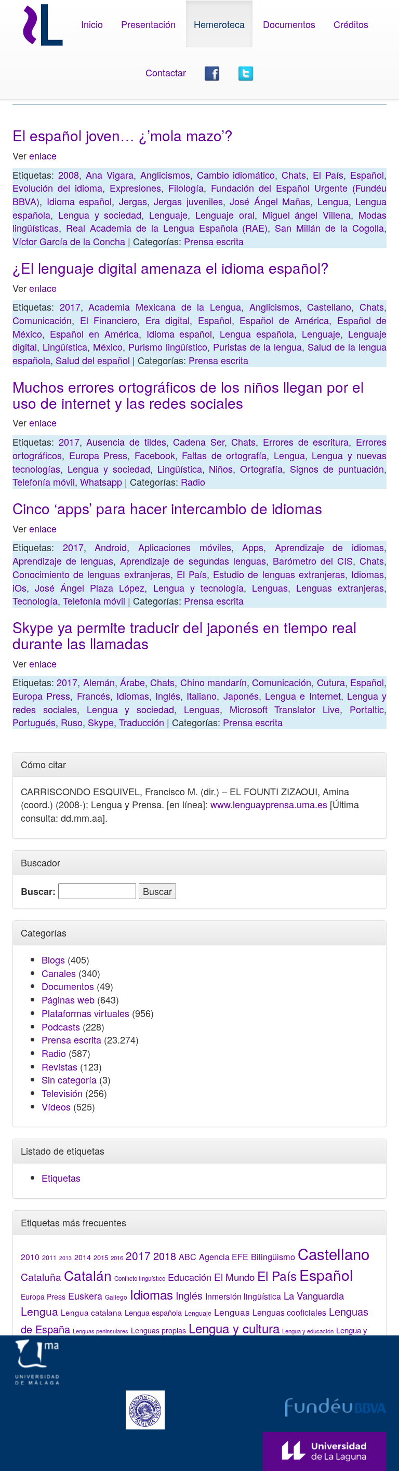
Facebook (155, 455)
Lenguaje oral (225, 214)
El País (328, 174)
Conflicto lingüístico (139, 1278)
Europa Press (98, 455)
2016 (117, 1257)
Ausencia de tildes (126, 441)
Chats (294, 174)
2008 (68, 174)
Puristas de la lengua (257, 346)
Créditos (351, 24)
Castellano (329, 306)
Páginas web (68, 999)
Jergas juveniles (188, 201)
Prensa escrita (214, 241)
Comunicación (42, 320)
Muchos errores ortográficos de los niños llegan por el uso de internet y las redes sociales (188, 394)
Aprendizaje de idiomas (329, 547)
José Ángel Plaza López (89, 587)
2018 (164, 1255)
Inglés (167, 695)
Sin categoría (69, 1079)
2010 (30, 1256)
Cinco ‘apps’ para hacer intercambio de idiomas (167, 508)
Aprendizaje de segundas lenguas (192, 560)
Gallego (116, 1296)
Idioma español (79, 201)
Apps (252, 547)
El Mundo (234, 1276)
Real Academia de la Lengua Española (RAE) (167, 227)
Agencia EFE (223, 1257)
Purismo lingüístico (167, 346)
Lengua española (257, 333)
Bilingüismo (273, 1256)
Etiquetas (61, 1177)
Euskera (85, 1295)
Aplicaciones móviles (184, 547)
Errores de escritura (306, 441)
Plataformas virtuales (85, 1013)
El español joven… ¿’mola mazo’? (122, 135)
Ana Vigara (110, 174)
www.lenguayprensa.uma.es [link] (268, 804)
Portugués (34, 722)
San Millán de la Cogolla (329, 227)
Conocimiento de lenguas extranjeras (91, 574)
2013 (65, 1258)
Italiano (202, 695)
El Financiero (109, 320)
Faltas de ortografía (224, 455)
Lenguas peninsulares (100, 1331)
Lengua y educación (308, 1331)
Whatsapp (101, 481)
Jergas (133, 201)
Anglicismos (165, 174)
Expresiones (135, 187)
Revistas (59, 1066)
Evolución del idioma (57, 187)
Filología (186, 187)
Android (111, 547)
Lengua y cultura (234, 1328)
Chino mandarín (213, 682)
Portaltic (367, 709)
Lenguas (270, 587)
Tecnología (35, 600)
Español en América (94, 333)
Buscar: (38, 891)
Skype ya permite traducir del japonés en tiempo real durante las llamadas (184, 635)
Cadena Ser (198, 441)
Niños (221, 468)
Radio (193, 481)
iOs (19, 587)
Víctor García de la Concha (68, 241)
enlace (43, 155)
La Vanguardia (314, 1295)
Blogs (53, 959)
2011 (49, 1257)
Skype (101, 722)
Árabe (132, 682)
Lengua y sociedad (100, 214)
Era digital (167, 320)
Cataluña (41, 1276)
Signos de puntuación (337, 468)
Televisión (62, 1093)
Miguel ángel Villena (306, 214)
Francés (93, 695)
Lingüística (65, 346)
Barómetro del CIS (313, 560)
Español (367, 174)
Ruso (72, 722)
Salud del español (93, 360)
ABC (187, 1257)
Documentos (289, 24)
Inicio (92, 24)
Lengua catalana (91, 1312)
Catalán (88, 1275)
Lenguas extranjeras (340, 587)
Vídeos (56, 1106)
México (108, 346)
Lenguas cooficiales (289, 1312)
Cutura (331, 682)
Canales (59, 973)
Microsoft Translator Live (285, 709)
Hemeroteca (219, 24)
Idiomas (367, 574)
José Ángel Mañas (270, 201)
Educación (189, 1276)
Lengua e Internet (303, 695)
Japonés (241, 695)
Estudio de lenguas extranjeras (279, 574)
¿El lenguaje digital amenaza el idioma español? (170, 267)
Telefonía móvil (43, 481)
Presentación (148, 24)
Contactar (165, 72)
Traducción (141, 722)
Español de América (284, 320)
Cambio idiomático (236, 174)
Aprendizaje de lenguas (62, 560)
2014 (82, 1257)
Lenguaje (168, 214)
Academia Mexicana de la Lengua (164, 306)
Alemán (99, 682)
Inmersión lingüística (243, 1296)
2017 (70, 306)
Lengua (333, 201)
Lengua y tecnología (198, 587)
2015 (101, 1257)
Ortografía (261, 468)
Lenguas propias (158, 1330)
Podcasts (61, 1026)
